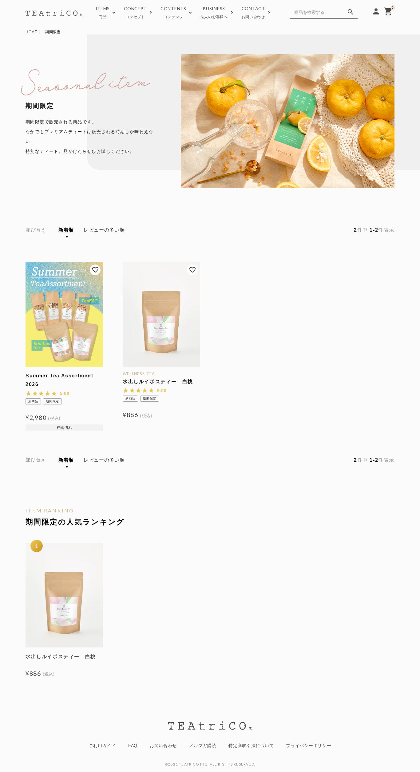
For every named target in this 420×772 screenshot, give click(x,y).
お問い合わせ (163, 745)
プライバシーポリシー (308, 745)
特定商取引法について (251, 745)
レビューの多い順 (104, 230)
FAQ (132, 745)
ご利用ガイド (102, 745)
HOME (32, 32)
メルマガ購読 (202, 745)
